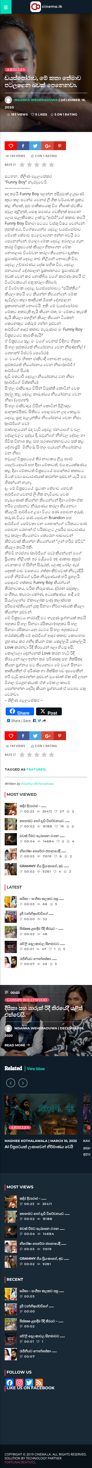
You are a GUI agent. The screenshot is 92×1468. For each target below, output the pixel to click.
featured (36, 769)
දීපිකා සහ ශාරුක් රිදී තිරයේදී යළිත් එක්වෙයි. (44, 1011)
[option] (41, 1126)
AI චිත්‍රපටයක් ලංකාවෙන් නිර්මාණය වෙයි (39, 1147)
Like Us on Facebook (31, 1388)
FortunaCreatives (20, 1462)
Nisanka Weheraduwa (36, 100)
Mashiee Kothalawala (26, 1141)
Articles (16, 70)
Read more (15, 1045)
